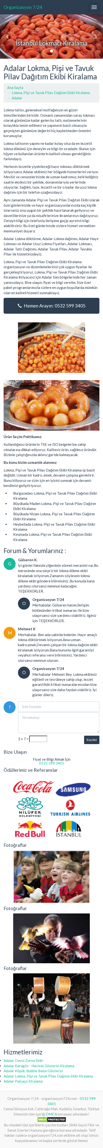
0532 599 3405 (51, 763)
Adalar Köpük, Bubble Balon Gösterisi (33, 1071)
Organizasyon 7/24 (23, 7)
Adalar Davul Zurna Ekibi (23, 1060)
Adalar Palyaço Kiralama (23, 1081)
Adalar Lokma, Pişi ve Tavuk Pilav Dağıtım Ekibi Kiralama (48, 1076)
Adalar (17, 98)
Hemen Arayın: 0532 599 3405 (54, 305)
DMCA (51, 1114)
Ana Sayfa (15, 87)
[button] (8, 36)
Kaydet (92, 740)
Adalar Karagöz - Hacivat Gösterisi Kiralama (39, 1066)
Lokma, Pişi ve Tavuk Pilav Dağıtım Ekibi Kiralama (51, 92)
